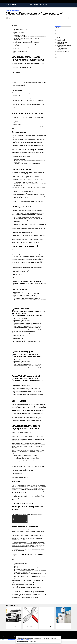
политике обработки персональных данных (24, 639)
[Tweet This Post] (65, 18)
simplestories (12, 18)
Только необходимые (33, 641)
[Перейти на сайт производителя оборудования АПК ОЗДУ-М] (15, 639)
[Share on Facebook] (63, 18)
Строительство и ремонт (40, 4)
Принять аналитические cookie (23, 641)
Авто (31, 4)
